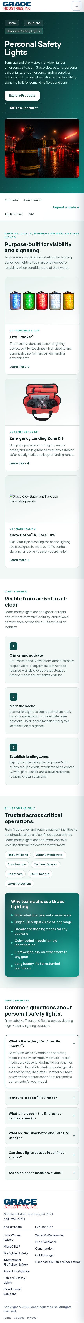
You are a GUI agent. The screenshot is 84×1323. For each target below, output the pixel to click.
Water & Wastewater (49, 1235)
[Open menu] (76, 6)
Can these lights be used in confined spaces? (36, 1154)
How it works (33, 200)
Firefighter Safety (16, 1253)
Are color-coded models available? (36, 1173)
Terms (7, 1317)
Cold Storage (44, 1255)
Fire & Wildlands (46, 1242)
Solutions (33, 23)
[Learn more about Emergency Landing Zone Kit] (42, 425)
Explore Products (22, 95)
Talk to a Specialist (23, 108)
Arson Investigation (17, 1271)
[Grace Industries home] (17, 6)
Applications (13, 214)
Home (12, 23)
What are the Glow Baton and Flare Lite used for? (39, 1135)
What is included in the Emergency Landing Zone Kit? (35, 1115)
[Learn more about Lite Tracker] (42, 326)
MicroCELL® (12, 1246)
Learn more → (20, 367)
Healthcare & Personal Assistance (57, 1261)
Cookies (19, 1317)
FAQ (32, 214)
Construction (44, 1248)
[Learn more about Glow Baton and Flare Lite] (42, 522)
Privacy (31, 1317)
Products (11, 200)
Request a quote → (66, 207)
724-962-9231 (14, 1219)
